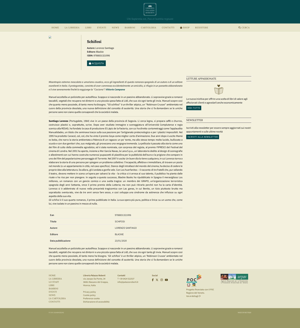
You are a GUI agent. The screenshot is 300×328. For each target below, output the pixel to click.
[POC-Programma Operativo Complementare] (194, 280)
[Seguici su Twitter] (157, 280)
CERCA (245, 27)
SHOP (186, 27)
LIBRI (51, 285)
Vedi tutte (194, 107)
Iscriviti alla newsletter (203, 136)
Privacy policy (89, 291)
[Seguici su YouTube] (166, 280)
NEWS (115, 27)
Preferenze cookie (91, 298)
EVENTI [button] (101, 27)
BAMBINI (130, 27)
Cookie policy (89, 295)
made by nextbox (244, 312)
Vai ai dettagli (192, 296)
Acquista (97, 63)
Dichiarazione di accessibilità (96, 301)
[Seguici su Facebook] (153, 280)
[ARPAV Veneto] (234, 278)
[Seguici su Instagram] (161, 280)
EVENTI (53, 292)
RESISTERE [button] (201, 27)
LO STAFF (54, 282)
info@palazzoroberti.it (128, 282)
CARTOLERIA (148, 27)
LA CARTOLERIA (57, 298)
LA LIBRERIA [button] (72, 27)
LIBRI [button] (88, 27)
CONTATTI (168, 27)
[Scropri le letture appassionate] (219, 90)
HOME (55, 27)
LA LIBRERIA (55, 278)
